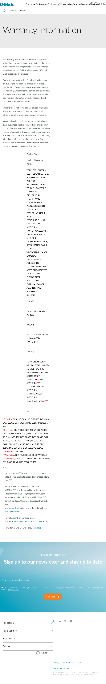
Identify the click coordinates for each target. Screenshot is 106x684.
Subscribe (50, 597)
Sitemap (80, 663)
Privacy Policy (13, 589)
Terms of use (68, 663)
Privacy (56, 663)
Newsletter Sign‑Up (61, 668)
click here (37, 528)
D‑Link (6, 646)
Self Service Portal (12, 512)
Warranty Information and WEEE (28, 522)
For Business (10, 631)
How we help (10, 638)
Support (13, 11)
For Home (8, 623)
